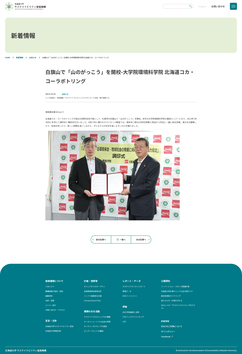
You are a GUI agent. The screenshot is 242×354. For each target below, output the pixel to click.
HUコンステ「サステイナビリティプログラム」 (178, 306)
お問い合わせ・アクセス (55, 310)
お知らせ (65, 94)
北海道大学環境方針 (53, 331)
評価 (125, 306)
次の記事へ (141, 239)
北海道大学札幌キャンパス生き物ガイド (177, 291)
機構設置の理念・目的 (54, 291)
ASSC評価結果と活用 (131, 312)
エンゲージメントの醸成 (93, 331)
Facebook (166, 336)
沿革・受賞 (49, 300)
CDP (124, 321)
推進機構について (54, 281)
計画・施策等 (91, 281)
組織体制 (48, 296)
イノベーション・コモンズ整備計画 (175, 286)
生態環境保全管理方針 (93, 291)
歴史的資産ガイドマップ (170, 296)
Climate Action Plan (92, 300)
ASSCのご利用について (171, 326)
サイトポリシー (168, 331)
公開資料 (165, 281)
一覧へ (123, 239)
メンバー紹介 (50, 305)
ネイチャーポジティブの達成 (95, 326)
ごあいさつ (49, 286)
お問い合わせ (218, 6)
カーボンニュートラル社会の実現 (97, 321)
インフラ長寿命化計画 (93, 296)
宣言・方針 (51, 320)
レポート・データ (132, 281)
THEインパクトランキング (133, 317)
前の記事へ (101, 239)
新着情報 (165, 321)
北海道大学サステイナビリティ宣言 (59, 326)
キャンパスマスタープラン (94, 286)
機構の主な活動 (92, 311)
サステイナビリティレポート (134, 286)
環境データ (127, 291)
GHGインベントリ (130, 296)
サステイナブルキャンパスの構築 (97, 317)
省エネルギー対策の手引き (171, 300)
